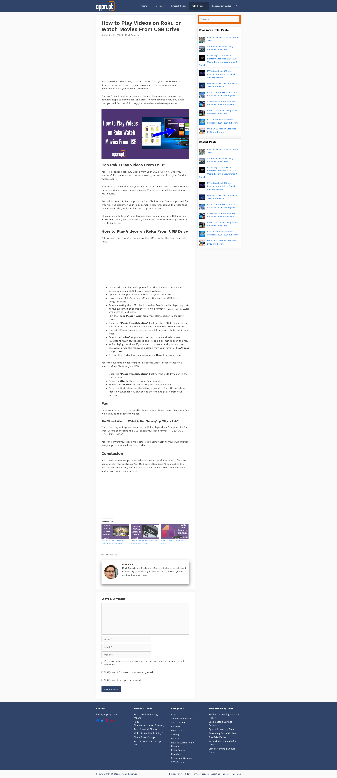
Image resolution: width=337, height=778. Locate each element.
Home (144, 6)
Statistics (176, 754)
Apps (174, 714)
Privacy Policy (175, 774)
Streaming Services (181, 758)
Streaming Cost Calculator (223, 733)
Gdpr (187, 774)
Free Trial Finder (217, 737)
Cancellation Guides (221, 6)
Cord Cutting (178, 722)
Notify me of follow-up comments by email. (129, 672)
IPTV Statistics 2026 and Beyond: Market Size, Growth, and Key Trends (222, 74)
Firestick (175, 726)
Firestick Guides (178, 6)
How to (175, 738)
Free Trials (176, 730)
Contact (226, 774)
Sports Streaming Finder (222, 729)
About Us (215, 774)
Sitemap (237, 774)
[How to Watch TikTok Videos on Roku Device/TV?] (145, 531)
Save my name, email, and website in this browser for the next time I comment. (144, 663)
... (123, 578)
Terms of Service (201, 774)
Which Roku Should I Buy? (148, 733)
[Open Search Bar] (237, 6)
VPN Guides (177, 762)
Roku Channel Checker (146, 729)
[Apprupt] (106, 6)
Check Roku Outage (144, 737)
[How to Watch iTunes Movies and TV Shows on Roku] (115, 531)
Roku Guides (197, 6)
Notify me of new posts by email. (123, 680)
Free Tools (157, 6)
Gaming (175, 734)
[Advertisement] (145, 59)
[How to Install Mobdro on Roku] (175, 531)
